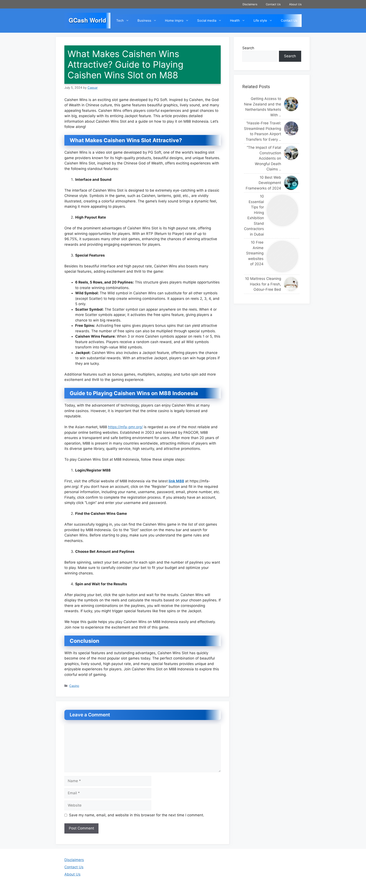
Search (248, 48)
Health (235, 20)
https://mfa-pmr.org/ (125, 427)
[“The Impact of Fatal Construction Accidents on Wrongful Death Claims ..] (291, 153)
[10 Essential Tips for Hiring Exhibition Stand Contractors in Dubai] (282, 210)
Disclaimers (250, 4)
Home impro (174, 20)
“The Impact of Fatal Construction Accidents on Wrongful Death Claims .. (264, 158)
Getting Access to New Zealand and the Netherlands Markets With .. (262, 107)
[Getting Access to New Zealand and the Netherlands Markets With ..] (291, 104)
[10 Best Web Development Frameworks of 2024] (291, 183)
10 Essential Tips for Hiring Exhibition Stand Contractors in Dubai (253, 215)
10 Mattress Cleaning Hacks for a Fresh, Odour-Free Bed (263, 284)
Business (144, 20)
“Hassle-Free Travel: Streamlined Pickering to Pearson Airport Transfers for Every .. (262, 131)
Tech (120, 20)
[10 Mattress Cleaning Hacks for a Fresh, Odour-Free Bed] (291, 284)
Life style (260, 20)
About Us (295, 4)
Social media (206, 20)
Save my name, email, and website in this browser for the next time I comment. (136, 815)
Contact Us (273, 4)
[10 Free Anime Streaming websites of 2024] (282, 256)
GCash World (87, 20)
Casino (74, 686)
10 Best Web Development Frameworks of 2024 (263, 182)
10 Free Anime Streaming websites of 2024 (254, 253)
